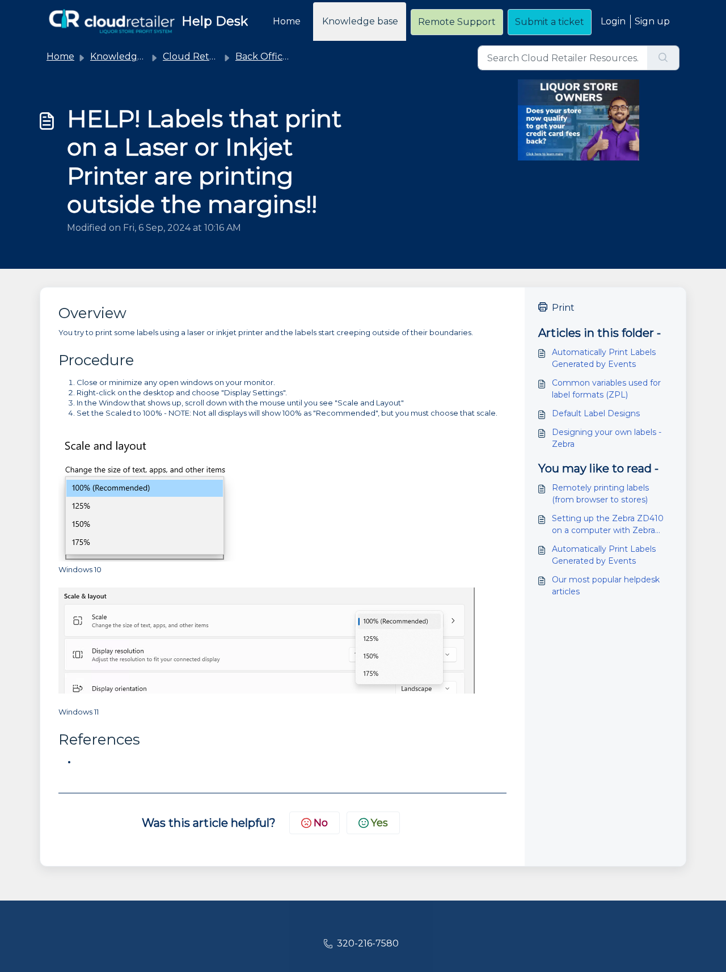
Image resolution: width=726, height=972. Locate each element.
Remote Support (457, 21)
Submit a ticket (549, 21)
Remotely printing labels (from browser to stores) (600, 494)
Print (563, 307)
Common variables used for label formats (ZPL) (606, 389)
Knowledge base (360, 21)
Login (613, 21)
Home (287, 21)
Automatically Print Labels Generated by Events (604, 358)
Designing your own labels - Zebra (606, 438)
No (321, 823)
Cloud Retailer (196, 56)
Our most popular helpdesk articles (606, 585)
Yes (379, 823)
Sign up (652, 21)
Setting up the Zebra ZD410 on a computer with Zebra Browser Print (608, 524)
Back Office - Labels (280, 56)
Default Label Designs (596, 413)
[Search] (663, 57)
